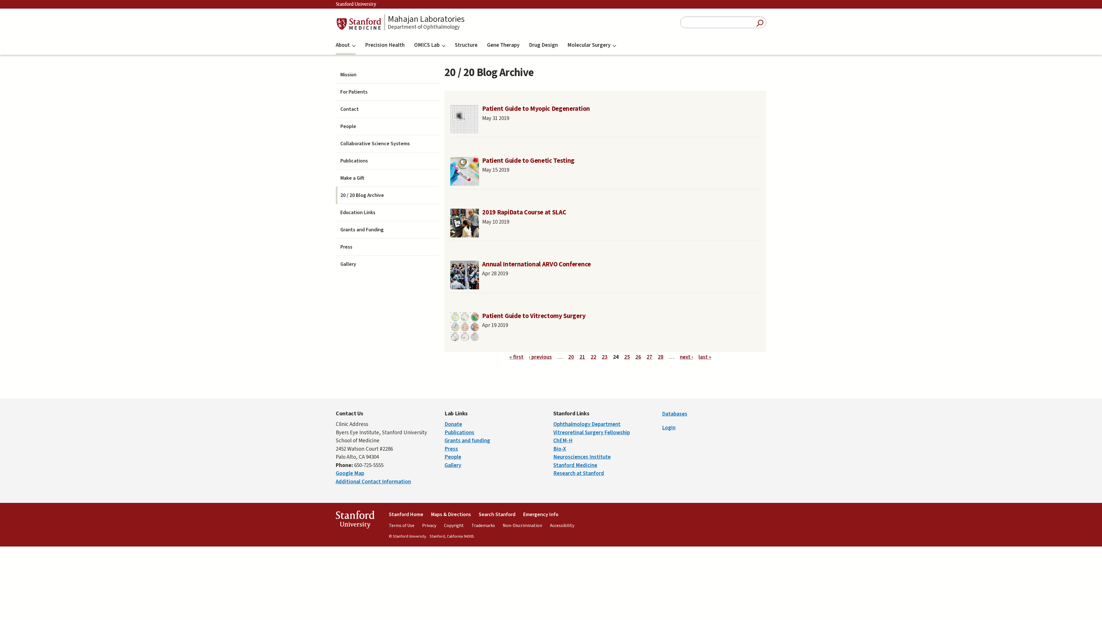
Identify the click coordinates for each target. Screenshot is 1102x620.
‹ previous (540, 357)
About (343, 45)
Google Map (350, 473)
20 (571, 357)
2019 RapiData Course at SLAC (524, 212)
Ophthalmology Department (586, 424)
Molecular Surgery (588, 45)
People (348, 126)
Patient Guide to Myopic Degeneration (536, 108)
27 (649, 357)
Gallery (348, 264)
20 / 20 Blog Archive (362, 195)
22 (593, 357)
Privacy (429, 525)
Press (346, 247)
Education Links (357, 212)
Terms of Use (401, 525)
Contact (349, 109)
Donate (453, 424)
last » (705, 357)
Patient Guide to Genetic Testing (528, 160)
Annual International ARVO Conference (536, 264)
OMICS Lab (427, 45)
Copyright (454, 525)
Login (669, 428)
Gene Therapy (503, 45)
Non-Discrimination (522, 525)
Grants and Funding (362, 229)
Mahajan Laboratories (426, 19)
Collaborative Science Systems (375, 143)
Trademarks (483, 525)
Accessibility (562, 525)
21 (582, 357)
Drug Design (543, 45)
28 (660, 357)
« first (516, 357)
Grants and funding (467, 441)
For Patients (354, 92)
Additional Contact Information (373, 482)
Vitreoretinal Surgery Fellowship (591, 433)
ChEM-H (563, 441)
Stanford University (356, 4)
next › (686, 357)
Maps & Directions (451, 514)
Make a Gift (352, 178)
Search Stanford (497, 514)
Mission (348, 74)
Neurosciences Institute (582, 457)
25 (627, 357)
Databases (674, 414)
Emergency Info (540, 514)
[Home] (359, 24)
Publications (354, 160)
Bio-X (559, 449)
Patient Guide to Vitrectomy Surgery (533, 316)
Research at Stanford (578, 473)
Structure (466, 45)
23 (605, 357)
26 (638, 357)
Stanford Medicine (575, 465)
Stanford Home (406, 514)
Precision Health (385, 45)
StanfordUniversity (355, 521)
